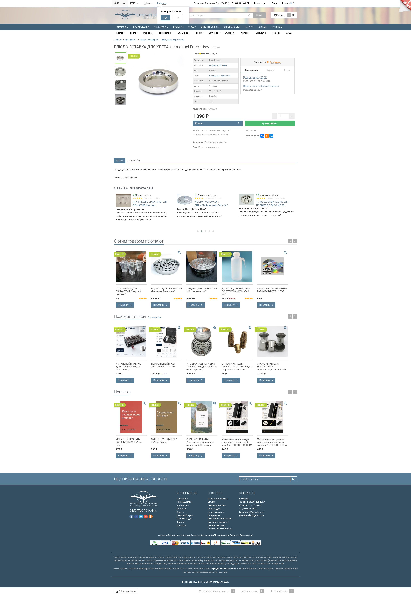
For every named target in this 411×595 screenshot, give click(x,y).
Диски (199, 33)
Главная (118, 39)
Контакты (277, 27)
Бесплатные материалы (220, 518)
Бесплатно (261, 33)
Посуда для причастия (173, 39)
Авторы (245, 33)
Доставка (178, 27)
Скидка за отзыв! (216, 525)
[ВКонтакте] (262, 136)
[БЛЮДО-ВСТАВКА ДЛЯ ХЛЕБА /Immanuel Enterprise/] (159, 81)
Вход (274, 3)
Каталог (249, 27)
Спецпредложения (217, 505)
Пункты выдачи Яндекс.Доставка (261, 86)
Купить (199, 123)
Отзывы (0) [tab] (134, 160)
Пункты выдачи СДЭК (255, 77)
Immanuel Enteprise (218, 65)
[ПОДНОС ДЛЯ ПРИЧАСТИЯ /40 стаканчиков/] (201, 266)
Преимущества (141, 27)
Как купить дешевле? (218, 522)
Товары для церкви (149, 39)
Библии (119, 33)
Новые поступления (218, 498)
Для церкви (183, 33)
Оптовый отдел (232, 27)
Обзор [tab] (119, 160)
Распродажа (214, 515)
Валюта (288, 3)
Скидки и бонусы (210, 27)
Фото (149, 3)
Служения (229, 33)
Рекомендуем (214, 508)
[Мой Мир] (271, 136)
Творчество (165, 33)
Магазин (121, 3)
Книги (133, 33)
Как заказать (161, 27)
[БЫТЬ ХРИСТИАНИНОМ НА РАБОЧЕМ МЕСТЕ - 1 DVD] (272, 266)
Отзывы (263, 27)
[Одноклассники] (267, 136)
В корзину (123, 305)
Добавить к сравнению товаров (211, 134)
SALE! (289, 33)
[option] (159, 81)
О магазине (122, 27)
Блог (136, 3)
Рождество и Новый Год (220, 528)
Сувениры (147, 33)
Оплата (192, 27)
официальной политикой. (223, 568)
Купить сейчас (269, 123)
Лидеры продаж (216, 512)
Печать (252, 130)
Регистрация (260, 3)
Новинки (276, 33)
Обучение (213, 33)
